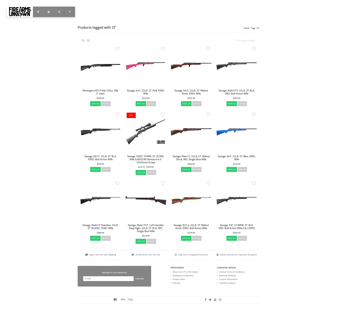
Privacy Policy (179, 279)
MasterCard (115, 299)
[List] (84, 40)
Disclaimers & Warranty (183, 275)
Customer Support (227, 283)
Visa (122, 299)
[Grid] (88, 40)
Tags (253, 28)
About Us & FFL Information (185, 272)
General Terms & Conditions (232, 272)
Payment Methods (227, 275)
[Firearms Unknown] (20, 12)
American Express (130, 299)
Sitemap (176, 283)
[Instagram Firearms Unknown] (221, 299)
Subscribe (139, 278)
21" (258, 28)
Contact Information (228, 279)
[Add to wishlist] (117, 49)
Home (246, 28)
